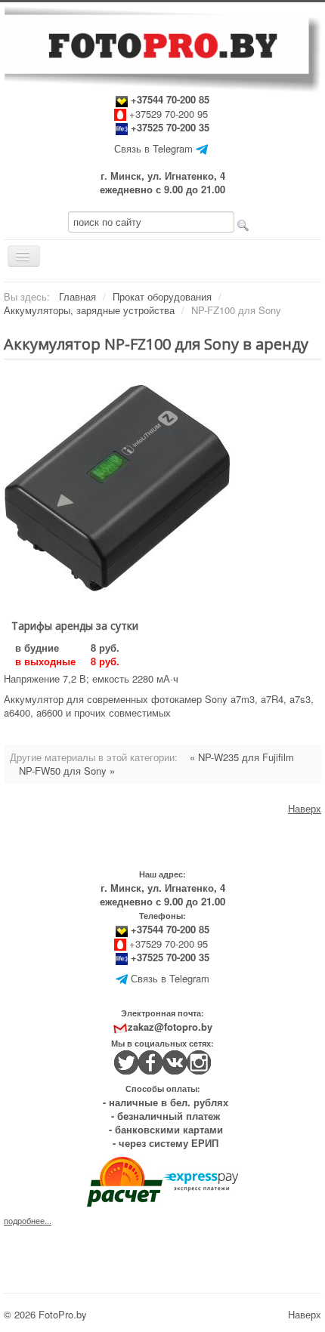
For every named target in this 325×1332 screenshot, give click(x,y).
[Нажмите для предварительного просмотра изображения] (117, 486)
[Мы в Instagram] (199, 1060)
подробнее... (27, 1220)
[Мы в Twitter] (126, 1060)
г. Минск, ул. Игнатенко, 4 (163, 175)
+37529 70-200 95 (168, 113)
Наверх (304, 808)
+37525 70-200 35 (170, 127)
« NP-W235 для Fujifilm (242, 757)
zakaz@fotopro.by (170, 1026)
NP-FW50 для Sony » (67, 770)
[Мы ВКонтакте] (174, 1060)
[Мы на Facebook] (150, 1060)
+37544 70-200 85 (168, 99)
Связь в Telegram (153, 148)
